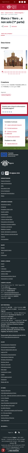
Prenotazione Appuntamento (8, 355)
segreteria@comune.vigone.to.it (12, 294)
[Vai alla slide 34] (10, 73)
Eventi (2, 264)
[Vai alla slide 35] (11, 73)
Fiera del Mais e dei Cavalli (7, 405)
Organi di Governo (5, 181)
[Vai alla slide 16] (25, 71)
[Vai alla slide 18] (3, 72)
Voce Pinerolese (5, 415)
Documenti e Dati (5, 188)
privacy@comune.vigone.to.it (11, 337)
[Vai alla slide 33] (8, 73)
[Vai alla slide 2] (3, 71)
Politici (2, 196)
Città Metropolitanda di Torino (8, 393)
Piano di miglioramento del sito (9, 350)
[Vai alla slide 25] (14, 72)
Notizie (3, 248)
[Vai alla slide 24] (13, 72)
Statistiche (4, 379)
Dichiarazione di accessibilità (8, 347)
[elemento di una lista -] (14, 59)
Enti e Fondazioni (5, 191)
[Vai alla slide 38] (16, 73)
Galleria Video (4, 274)
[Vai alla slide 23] (11, 72)
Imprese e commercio (6, 227)
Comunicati (4, 255)
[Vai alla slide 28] (19, 72)
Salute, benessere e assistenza (9, 232)
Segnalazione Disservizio (7, 357)
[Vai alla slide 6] (10, 71)
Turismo (3, 237)
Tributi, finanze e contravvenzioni (9, 234)
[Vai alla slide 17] (2, 72)
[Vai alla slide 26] (16, 72)
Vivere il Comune (9, 13)
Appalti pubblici (5, 212)
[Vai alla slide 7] (11, 71)
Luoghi (2, 266)
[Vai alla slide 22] (10, 72)
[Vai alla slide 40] (19, 73)
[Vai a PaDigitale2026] (10, 173)
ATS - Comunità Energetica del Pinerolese (11, 410)
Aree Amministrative (6, 183)
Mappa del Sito (5, 382)
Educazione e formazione (7, 222)
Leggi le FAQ (4, 352)
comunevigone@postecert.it (11, 292)
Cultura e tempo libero (6, 219)
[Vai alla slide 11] (17, 71)
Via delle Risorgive (5, 408)
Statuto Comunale (5, 365)
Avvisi (2, 253)
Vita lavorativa (4, 239)
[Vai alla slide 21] (8, 72)
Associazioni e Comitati (7, 279)
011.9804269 (6, 287)
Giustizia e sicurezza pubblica (8, 224)
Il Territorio (3, 269)
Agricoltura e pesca (6, 204)
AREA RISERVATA (14, 451)
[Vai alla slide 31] (24, 72)
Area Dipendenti (5, 420)
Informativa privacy (6, 367)
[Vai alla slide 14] (22, 71)
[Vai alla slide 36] (13, 73)
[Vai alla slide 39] (17, 73)
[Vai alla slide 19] (5, 72)
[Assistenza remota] (15, 443)
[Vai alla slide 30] (22, 72)
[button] (3, 450)
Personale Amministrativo (7, 193)
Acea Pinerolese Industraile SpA (9, 403)
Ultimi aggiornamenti (6, 377)
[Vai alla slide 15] (24, 71)
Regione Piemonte (5, 2)
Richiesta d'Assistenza (6, 360)
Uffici (2, 186)
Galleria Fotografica (6, 271)
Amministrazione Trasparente (8, 345)
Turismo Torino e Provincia (7, 418)
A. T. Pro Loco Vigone (6, 413)
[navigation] (3, 7)
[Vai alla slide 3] (5, 71)
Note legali (4, 369)
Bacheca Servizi (5, 362)
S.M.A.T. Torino (4, 400)
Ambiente (3, 207)
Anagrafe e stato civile (7, 209)
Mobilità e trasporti (6, 229)
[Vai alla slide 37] (14, 73)
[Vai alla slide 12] (19, 71)
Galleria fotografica (19, 13)
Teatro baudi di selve (6, 250)
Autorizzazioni (4, 214)
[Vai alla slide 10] (16, 71)
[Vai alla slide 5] (8, 71)
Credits (3, 374)
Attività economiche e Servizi (8, 276)
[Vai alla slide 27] (17, 72)
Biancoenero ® (15, 447)
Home (2, 13)
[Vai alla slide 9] (14, 71)
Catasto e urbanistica (6, 217)
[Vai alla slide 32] (25, 72)
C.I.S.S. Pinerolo (5, 398)
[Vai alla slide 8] (13, 71)
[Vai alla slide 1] (2, 71)
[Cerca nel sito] (24, 7)
